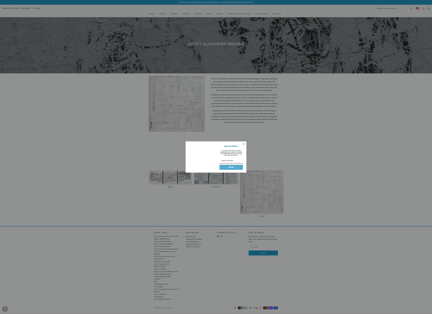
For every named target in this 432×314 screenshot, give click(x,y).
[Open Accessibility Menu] (5, 309)
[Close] (243, 144)
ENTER (231, 167)
